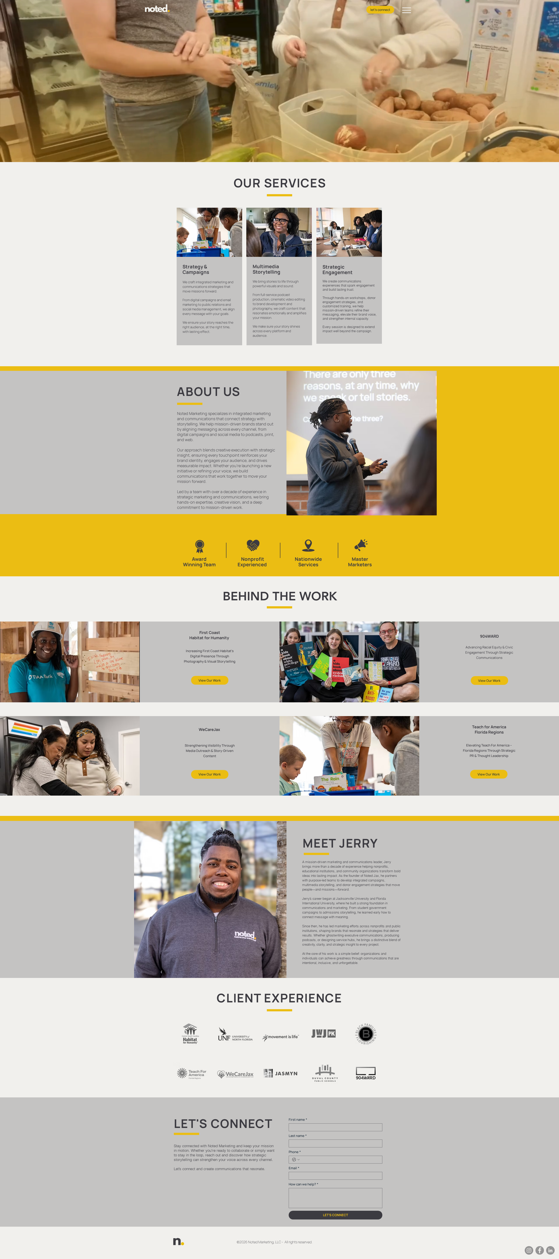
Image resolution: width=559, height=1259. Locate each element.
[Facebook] (539, 1250)
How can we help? (303, 1184)
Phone (295, 1152)
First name (298, 1120)
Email (294, 1168)
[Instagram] (529, 1250)
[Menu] (406, 10)
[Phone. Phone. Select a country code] (296, 1159)
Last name (298, 1136)
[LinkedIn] (550, 1250)
